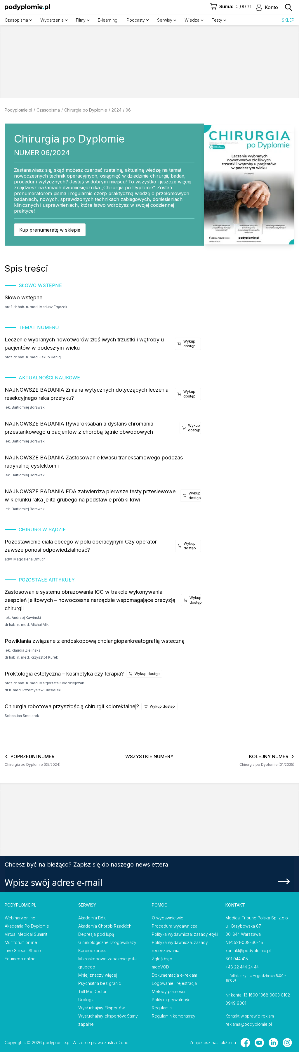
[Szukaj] (288, 7)
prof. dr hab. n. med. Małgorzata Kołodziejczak (44, 683)
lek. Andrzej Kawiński (23, 617)
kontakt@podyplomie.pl (248, 950)
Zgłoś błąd (162, 958)
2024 (116, 109)
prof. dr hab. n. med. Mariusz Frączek (36, 307)
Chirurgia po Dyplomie (85, 109)
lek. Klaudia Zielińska (23, 650)
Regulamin (162, 1007)
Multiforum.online (21, 942)
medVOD (160, 966)
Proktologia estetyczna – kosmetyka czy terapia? (64, 674)
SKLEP (288, 20)
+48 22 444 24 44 (242, 966)
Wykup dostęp (189, 343)
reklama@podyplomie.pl (248, 1024)
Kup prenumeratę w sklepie (49, 230)
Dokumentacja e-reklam (174, 975)
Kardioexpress (92, 950)
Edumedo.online (20, 958)
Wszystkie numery (149, 756)
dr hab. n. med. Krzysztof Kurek (31, 657)
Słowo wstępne (23, 297)
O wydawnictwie (167, 917)
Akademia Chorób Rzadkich (104, 925)
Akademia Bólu (92, 917)
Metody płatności (168, 991)
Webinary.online (20, 917)
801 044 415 (236, 958)
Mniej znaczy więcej (97, 975)
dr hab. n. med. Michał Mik (27, 624)
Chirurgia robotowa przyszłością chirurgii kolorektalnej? (72, 706)
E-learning (107, 20)
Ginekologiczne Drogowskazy (107, 942)
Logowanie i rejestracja (174, 983)
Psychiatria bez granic (99, 983)
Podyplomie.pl (18, 109)
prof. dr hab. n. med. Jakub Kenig (33, 357)
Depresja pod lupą (96, 934)
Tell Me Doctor (92, 991)
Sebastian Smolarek (22, 716)
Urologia (86, 999)
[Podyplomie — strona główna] (27, 7)
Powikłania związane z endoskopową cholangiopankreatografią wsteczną (95, 641)
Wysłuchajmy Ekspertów (101, 1007)
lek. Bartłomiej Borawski (25, 407)
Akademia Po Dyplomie (27, 925)
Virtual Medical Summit (26, 934)
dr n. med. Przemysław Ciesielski (33, 690)
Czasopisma (48, 109)
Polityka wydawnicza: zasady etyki (185, 934)
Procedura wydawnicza (174, 925)
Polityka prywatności (171, 999)
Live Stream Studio (23, 950)
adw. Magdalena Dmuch (25, 559)
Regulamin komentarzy (173, 1015)
